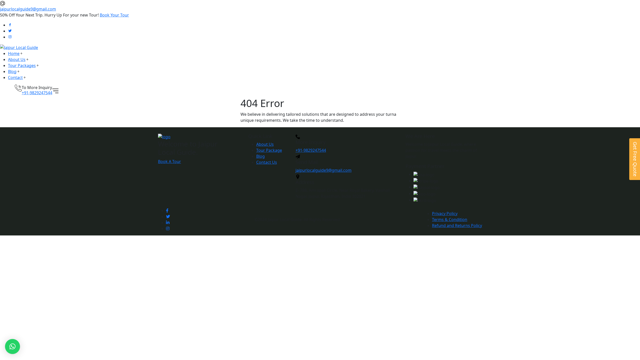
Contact (15, 77)
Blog (12, 71)
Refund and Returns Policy (457, 225)
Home (14, 53)
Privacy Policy (445, 213)
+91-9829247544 (37, 93)
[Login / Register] (11, 89)
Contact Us (266, 162)
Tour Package (269, 150)
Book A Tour (169, 161)
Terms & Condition (449, 219)
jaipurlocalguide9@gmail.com (28, 9)
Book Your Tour (114, 15)
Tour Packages (22, 65)
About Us (17, 59)
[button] (12, 346)
